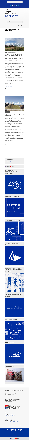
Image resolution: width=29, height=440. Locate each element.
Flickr (14, 5)
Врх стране (13, 435)
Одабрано (13, 52)
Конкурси (7, 52)
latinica (11, 161)
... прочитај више (8, 86)
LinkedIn (16, 5)
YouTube (12, 5)
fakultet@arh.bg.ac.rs (10, 415)
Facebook (10, 5)
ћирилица (7, 161)
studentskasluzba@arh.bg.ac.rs (12, 421)
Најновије (15, 33)
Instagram (18, 5)
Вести (6, 34)
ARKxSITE (11, 34)
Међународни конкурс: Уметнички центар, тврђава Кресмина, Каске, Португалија (13, 55)
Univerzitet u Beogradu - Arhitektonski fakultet (9, 33)
